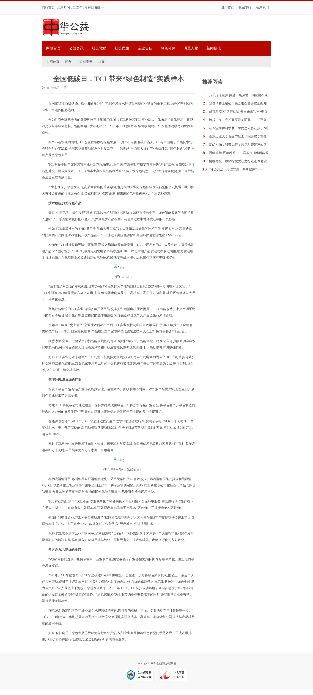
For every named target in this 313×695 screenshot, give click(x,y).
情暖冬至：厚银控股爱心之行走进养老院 (238, 161)
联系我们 (262, 7)
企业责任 (145, 48)
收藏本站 (245, 7)
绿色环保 (168, 48)
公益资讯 (76, 48)
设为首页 (227, 7)
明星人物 (191, 48)
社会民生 (122, 48)
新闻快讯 (213, 48)
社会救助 (99, 48)
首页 (68, 61)
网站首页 (48, 7)
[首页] (66, 27)
